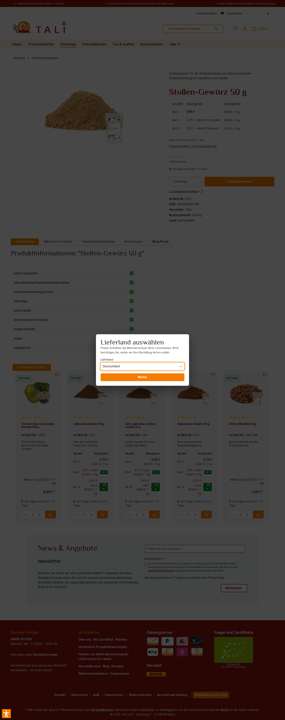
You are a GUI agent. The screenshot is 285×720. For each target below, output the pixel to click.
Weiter (142, 377)
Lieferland (107, 359)
